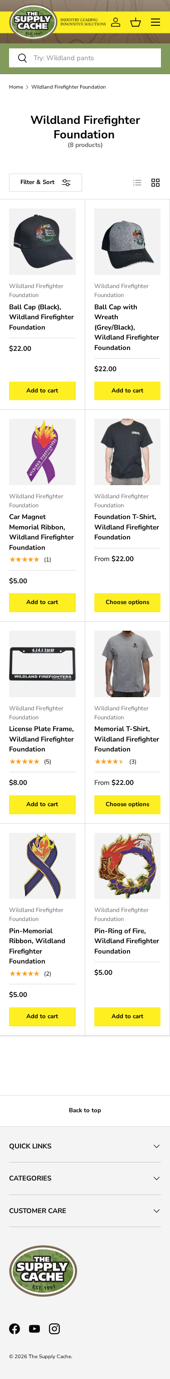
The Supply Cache (50, 1356)
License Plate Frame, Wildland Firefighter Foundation (41, 739)
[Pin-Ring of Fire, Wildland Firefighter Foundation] (127, 866)
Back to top (85, 1110)
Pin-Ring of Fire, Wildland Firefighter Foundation (126, 941)
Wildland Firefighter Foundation (68, 87)
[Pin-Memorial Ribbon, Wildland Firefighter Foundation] (42, 866)
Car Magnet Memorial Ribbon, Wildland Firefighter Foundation (41, 532)
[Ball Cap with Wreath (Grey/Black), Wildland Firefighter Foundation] (127, 241)
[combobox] (85, 57)
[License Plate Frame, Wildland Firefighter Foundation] (42, 664)
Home (16, 87)
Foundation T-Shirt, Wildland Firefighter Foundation (126, 527)
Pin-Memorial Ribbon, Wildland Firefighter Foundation (37, 946)
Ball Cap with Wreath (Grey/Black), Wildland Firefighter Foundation (126, 327)
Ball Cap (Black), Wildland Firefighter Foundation (41, 317)
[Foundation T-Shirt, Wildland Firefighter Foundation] (127, 452)
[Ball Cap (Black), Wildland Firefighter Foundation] (42, 241)
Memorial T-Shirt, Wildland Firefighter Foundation (126, 739)
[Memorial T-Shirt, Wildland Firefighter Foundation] (127, 664)
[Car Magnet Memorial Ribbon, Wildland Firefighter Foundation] (42, 452)
